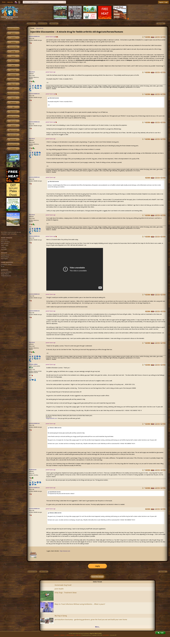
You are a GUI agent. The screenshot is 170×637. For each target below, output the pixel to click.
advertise (62, 635)
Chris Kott (32, 72)
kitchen (13, 60)
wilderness (13, 79)
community (13, 74)
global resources (13, 116)
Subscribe (10, 2)
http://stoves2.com (65, 551)
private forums (13, 144)
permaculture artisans (13, 93)
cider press (13, 121)
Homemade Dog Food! (63, 585)
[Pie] (16, 2)
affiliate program (70, 635)
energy (13, 51)
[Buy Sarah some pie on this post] (153, 470)
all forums (13, 148)
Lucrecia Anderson (34, 36)
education (13, 102)
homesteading (13, 47)
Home (3, 2)
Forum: (32, 28)
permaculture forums (13, 28)
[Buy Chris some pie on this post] (153, 72)
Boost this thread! (97, 577)
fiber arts (13, 84)
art (13, 88)
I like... (30, 84)
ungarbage (13, 70)
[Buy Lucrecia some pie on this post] (153, 37)
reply (97, 566)
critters (13, 37)
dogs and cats (39, 28)
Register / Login (163, 2)
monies (13, 56)
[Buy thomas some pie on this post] (153, 365)
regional (13, 97)
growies (13, 33)
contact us (56, 635)
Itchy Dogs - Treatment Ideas (66, 593)
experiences (13, 111)
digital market (13, 130)
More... (97, 627)
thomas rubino (33, 364)
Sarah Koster (32, 469)
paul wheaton (106, 635)
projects (13, 125)
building (13, 42)
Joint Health (59, 589)
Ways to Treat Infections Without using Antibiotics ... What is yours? (80, 604)
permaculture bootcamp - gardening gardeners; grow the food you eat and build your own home (91, 619)
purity (13, 65)
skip (13, 107)
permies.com (13, 134)
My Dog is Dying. (61, 616)
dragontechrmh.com (51, 418)
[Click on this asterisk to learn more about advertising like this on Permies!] (128, 18)
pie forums (13, 139)
